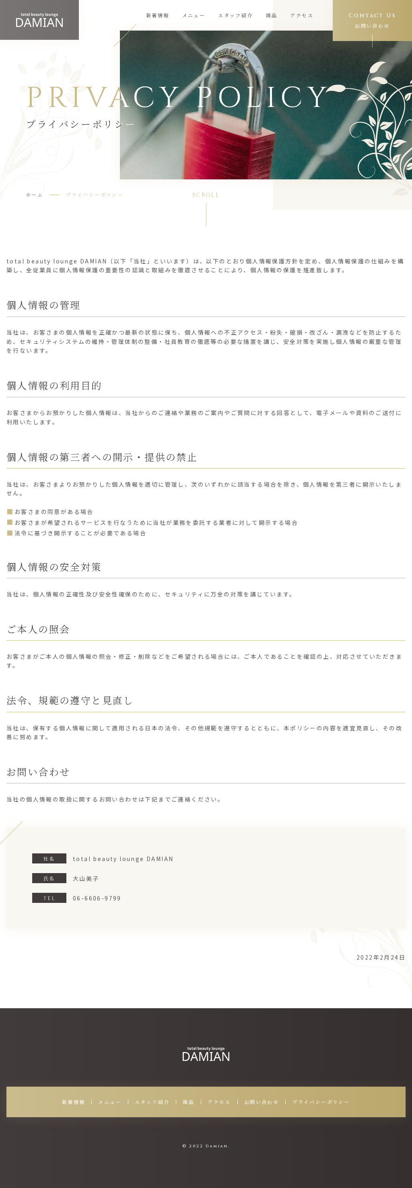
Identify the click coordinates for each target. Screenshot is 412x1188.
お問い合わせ (261, 1102)
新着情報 (157, 15)
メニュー (194, 15)
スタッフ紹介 (235, 15)
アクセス (301, 15)
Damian (217, 1146)
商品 (272, 15)
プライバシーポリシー (321, 1102)
